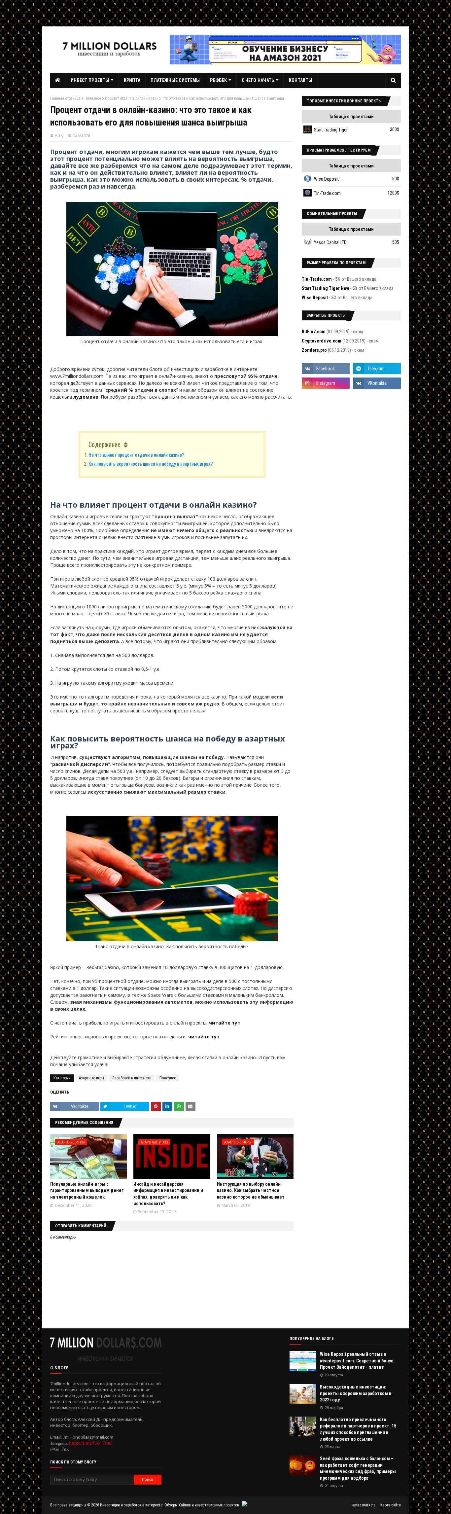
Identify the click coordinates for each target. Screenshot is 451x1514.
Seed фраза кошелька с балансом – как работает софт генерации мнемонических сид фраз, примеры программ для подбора (358, 1468)
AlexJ (59, 135)
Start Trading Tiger (331, 129)
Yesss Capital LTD (330, 242)
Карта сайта (390, 1505)
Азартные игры (91, 1078)
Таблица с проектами (351, 116)
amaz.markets (363, 1505)
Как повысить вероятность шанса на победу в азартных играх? (150, 463)
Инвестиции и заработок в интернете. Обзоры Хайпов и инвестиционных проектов (169, 1505)
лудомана (85, 397)
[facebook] (326, 368)
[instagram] (326, 383)
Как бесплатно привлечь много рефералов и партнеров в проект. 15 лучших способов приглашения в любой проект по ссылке (358, 1429)
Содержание (104, 444)
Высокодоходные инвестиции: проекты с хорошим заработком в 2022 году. (355, 1393)
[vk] (377, 383)
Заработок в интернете (131, 1078)
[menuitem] (58, 80)
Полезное (93, 98)
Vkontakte (79, 1106)
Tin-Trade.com (327, 193)
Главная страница (65, 98)
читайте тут (224, 1023)
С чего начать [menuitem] (258, 80)
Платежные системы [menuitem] (175, 80)
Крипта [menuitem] (132, 80)
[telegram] (377, 368)
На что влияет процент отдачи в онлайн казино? (136, 454)
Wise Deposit (326, 179)
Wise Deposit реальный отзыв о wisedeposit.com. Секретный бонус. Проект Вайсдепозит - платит (357, 1361)
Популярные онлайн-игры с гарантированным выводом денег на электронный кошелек (86, 1190)
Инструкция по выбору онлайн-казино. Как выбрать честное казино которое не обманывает (251, 1190)
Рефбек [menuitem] (218, 80)
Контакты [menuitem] (300, 80)
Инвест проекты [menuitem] (90, 80)
